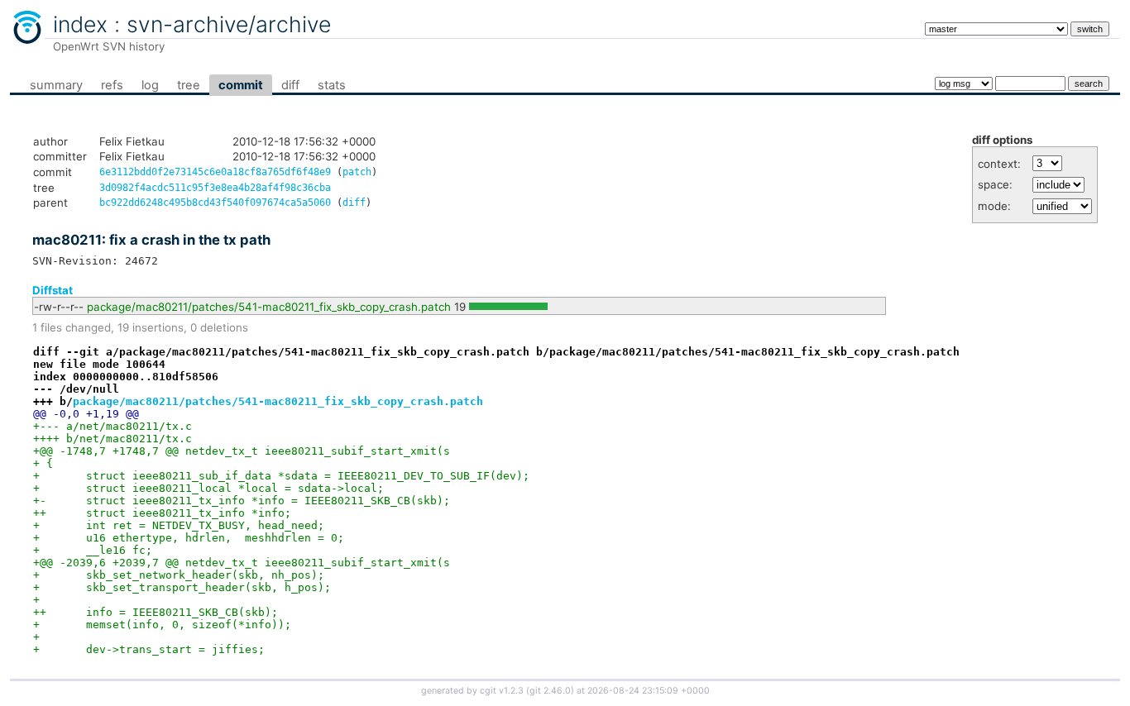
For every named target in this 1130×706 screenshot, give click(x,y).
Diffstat (52, 290)
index (80, 24)
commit (240, 85)
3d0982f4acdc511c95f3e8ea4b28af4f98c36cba (215, 187)
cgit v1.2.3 (502, 690)
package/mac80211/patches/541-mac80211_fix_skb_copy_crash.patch (269, 306)
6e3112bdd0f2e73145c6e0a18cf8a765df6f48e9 (215, 172)
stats (332, 85)
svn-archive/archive (229, 24)
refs (112, 85)
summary (56, 85)
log (150, 85)
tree (188, 85)
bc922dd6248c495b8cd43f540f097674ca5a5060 (215, 202)
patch (356, 172)
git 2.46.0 (550, 690)
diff (290, 85)
